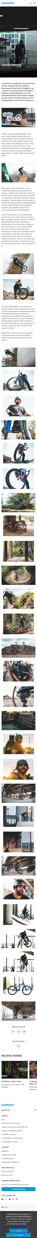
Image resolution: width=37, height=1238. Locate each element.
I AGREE (18, 1231)
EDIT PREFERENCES (18, 1235)
